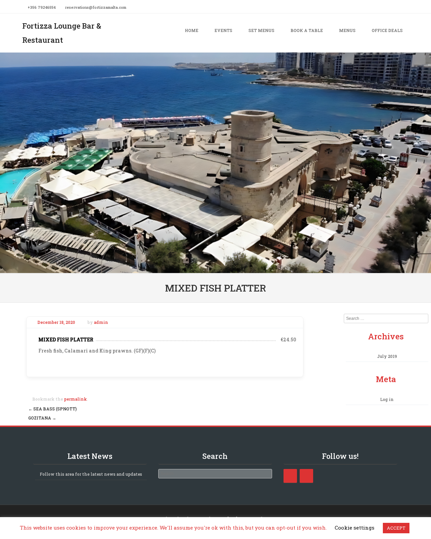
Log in (387, 399)
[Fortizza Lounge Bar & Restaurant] (215, 268)
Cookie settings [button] (354, 527)
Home (191, 30)
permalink (75, 399)
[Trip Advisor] (306, 476)
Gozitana (42, 417)
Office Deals (387, 30)
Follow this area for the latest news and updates (91, 474)
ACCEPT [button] (396, 528)
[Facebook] (407, 7)
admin (101, 322)
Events (223, 30)
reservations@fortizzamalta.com (95, 7)
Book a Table (307, 30)
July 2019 (387, 356)
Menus (347, 30)
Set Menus (261, 30)
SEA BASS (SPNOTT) (52, 408)
